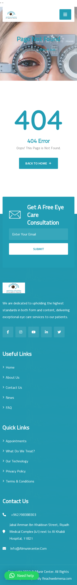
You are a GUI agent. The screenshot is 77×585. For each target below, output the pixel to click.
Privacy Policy (16, 471)
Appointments (16, 441)
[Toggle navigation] (65, 14)
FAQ (9, 407)
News (10, 397)
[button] (21, 575)
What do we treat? (20, 451)
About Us (12, 377)
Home (29, 49)
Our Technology (17, 461)
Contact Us (14, 387)
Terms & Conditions (20, 481)
